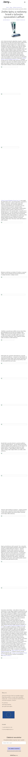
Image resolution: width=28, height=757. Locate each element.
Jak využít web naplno (7, 706)
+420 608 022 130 (7, 727)
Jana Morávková (6, 19)
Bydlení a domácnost (17, 7)
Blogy (11, 7)
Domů (7, 7)
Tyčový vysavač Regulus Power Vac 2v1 (10, 200)
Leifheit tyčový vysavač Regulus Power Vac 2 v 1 (13, 58)
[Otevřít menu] (24, 2)
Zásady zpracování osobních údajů (14, 750)
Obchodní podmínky (6, 704)
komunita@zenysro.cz (8, 729)
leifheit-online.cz (7, 655)
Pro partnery (5, 702)
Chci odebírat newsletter (14, 748)
